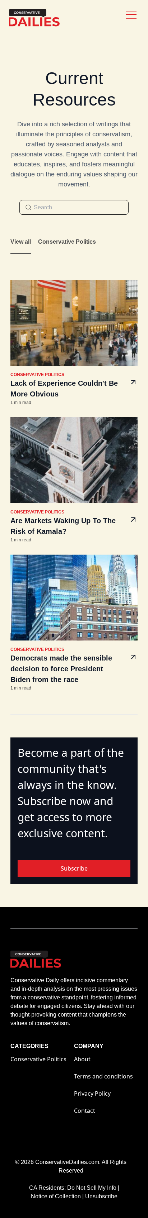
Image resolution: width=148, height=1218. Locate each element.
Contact (84, 1111)
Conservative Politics (67, 242)
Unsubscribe (101, 1196)
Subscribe (74, 868)
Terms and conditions (103, 1076)
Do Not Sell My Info (93, 1188)
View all (20, 242)
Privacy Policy (92, 1093)
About (82, 1059)
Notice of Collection (57, 1196)
